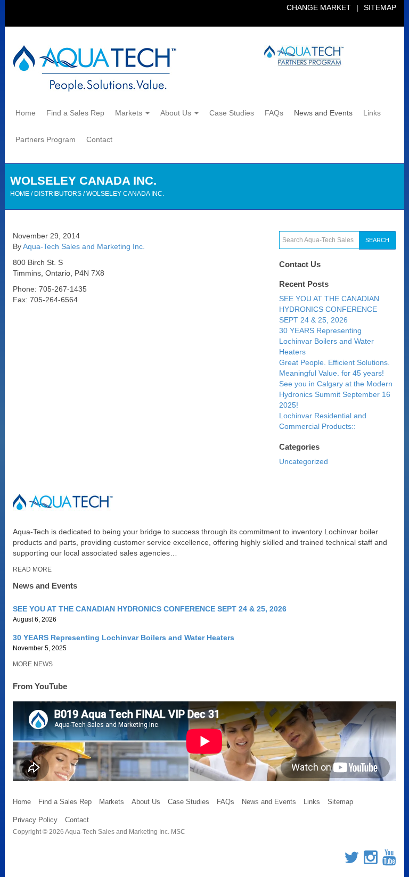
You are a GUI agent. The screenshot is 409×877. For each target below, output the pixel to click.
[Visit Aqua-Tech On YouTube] (389, 860)
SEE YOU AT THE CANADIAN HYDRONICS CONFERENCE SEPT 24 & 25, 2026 (329, 309)
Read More (32, 569)
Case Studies (231, 113)
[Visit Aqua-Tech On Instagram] (371, 860)
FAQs (274, 113)
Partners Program (45, 139)
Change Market (319, 7)
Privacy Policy (35, 820)
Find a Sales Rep (75, 113)
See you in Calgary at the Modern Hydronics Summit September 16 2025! (335, 394)
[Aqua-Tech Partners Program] (264, 56)
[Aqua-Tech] (94, 68)
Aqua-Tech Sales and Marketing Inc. (84, 246)
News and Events (323, 113)
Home (25, 113)
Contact (99, 139)
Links (372, 113)
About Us (176, 113)
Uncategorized (303, 461)
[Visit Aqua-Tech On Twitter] (351, 860)
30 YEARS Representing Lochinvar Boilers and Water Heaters (326, 341)
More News (33, 664)
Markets (129, 113)
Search (377, 240)
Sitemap (380, 7)
